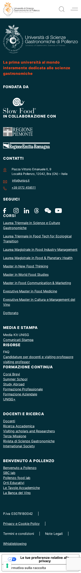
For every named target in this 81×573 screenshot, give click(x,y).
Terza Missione (14, 436)
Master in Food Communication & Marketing (37, 283)
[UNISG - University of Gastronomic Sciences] (21, 9)
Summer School (15, 379)
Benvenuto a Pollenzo (20, 468)
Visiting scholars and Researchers (29, 431)
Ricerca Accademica (18, 426)
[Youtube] (57, 210)
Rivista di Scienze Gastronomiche (29, 441)
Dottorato (10, 313)
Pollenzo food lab (16, 478)
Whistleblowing (15, 544)
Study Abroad (14, 384)
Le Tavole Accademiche (21, 488)
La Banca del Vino (17, 493)
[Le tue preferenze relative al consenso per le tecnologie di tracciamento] (7, 566)
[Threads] (36, 210)
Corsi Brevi (11, 374)
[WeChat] (47, 210)
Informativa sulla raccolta (25, 568)
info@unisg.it (20, 180)
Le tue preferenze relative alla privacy (44, 559)
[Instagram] (16, 210)
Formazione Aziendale (20, 394)
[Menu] (74, 9)
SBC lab (9, 473)
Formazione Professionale (23, 389)
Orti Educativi (13, 483)
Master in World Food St (21, 274)
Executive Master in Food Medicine (30, 291)
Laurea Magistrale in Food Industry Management (40, 249)
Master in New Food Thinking (25, 266)
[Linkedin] (26, 210)
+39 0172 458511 (24, 187)
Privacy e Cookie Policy (21, 524)
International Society (19, 446)
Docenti (9, 421)
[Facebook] (5, 210)
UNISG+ (9, 399)
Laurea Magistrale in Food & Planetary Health (37, 258)
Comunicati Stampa (18, 340)
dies (45, 274)
